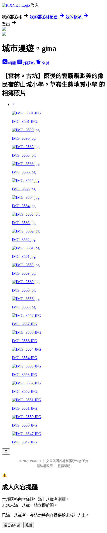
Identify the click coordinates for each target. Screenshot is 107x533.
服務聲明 (63, 466)
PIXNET (35, 461)
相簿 (12, 63)
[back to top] (6, 451)
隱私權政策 (45, 466)
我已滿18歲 (12, 525)
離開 (28, 525)
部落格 (29, 63)
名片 (46, 63)
